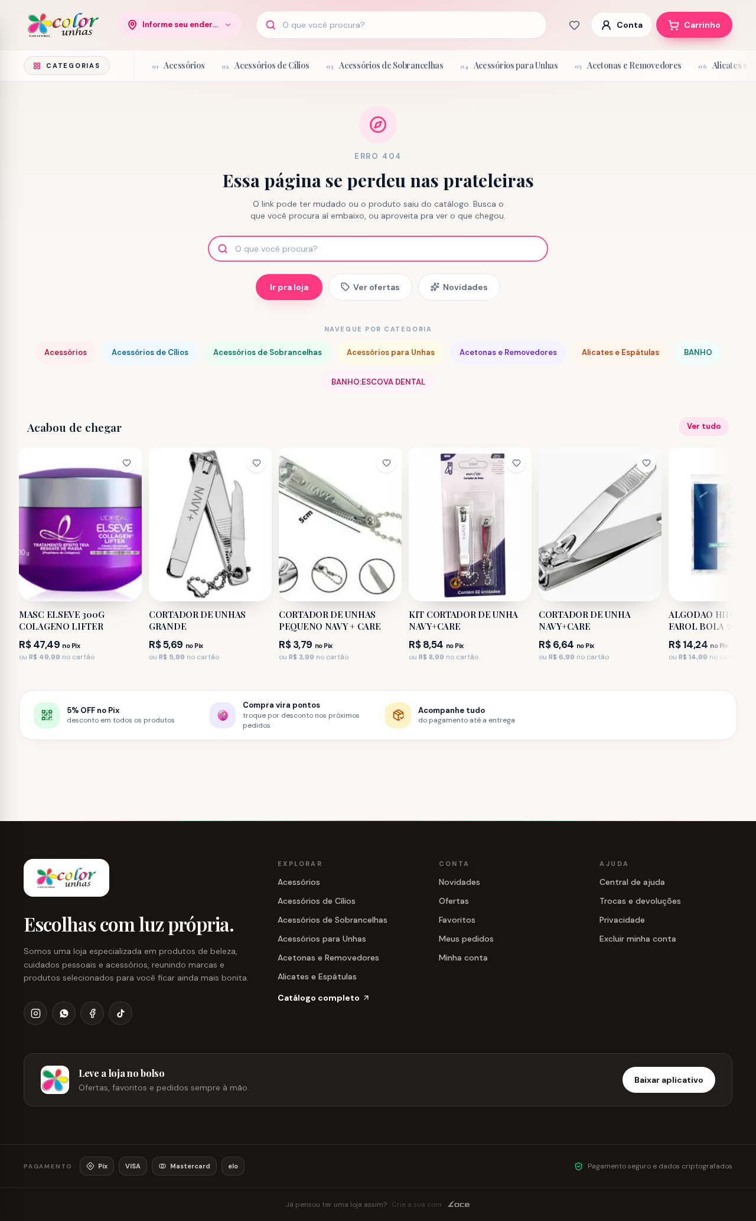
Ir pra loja (289, 287)
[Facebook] (92, 1013)
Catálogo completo (319, 997)
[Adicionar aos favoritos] (126, 463)
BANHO (698, 352)
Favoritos (457, 919)
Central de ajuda (632, 882)
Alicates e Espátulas (620, 352)
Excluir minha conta (637, 938)
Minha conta (463, 957)
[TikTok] (120, 1013)
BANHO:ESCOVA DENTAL (378, 382)
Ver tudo (704, 426)
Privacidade (622, 919)
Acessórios (65, 352)
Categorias (73, 65)
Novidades (465, 287)
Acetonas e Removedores (508, 352)
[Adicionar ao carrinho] (124, 588)
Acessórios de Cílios (150, 352)
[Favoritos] (574, 25)
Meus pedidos (466, 938)
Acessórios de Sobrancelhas (267, 352)
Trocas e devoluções (640, 901)
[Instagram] (35, 1013)
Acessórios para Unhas (391, 352)
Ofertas (454, 901)
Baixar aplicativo (668, 1080)
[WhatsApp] (64, 1013)
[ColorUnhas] (63, 25)
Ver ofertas (376, 287)
